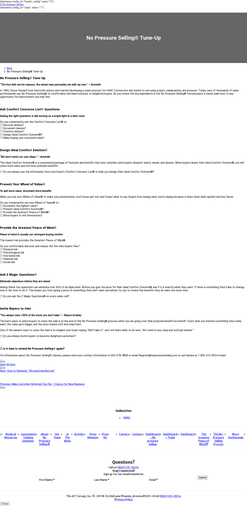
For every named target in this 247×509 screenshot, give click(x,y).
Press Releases (92, 435)
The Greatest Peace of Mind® (204, 439)
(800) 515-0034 (128, 467)
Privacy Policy (124, 499)
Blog (9, 68)
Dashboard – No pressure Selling (153, 439)
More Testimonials (236, 435)
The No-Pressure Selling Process (218, 439)
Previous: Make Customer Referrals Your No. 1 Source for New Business (42, 384)
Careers (124, 434)
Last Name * (102, 479)
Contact (137, 434)
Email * (153, 479)
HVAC (126, 417)
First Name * (47, 479)
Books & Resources (10, 435)
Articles (79, 434)
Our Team (57, 435)
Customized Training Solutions (28, 437)
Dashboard (188, 434)
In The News (67, 437)
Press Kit (105, 435)
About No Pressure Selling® (44, 439)
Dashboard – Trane (170, 435)
